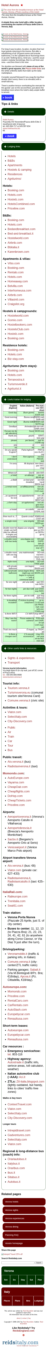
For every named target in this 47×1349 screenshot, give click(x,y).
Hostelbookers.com (20, 324)
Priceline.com (16, 208)
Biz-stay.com (16, 358)
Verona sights (11, 1210)
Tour (10, 745)
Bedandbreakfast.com (21, 229)
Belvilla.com (15, 286)
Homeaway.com (18, 281)
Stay (23, 1280)
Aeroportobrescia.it (20, 828)
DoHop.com (15, 796)
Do (14, 1280)
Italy (7, 1291)
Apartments (15, 165)
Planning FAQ (11, 1235)
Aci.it (22, 1077)
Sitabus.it (13, 1177)
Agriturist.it (14, 388)
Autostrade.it (16, 1062)
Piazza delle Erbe (33, 69)
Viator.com (14, 712)
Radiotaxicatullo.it (19, 881)
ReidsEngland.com (23, 1330)
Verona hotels (11, 1202)
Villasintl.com (16, 299)
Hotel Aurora (12, 5)
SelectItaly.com (17, 716)
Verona (9, 1270)
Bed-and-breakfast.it (20, 233)
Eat (31, 1280)
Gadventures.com (19, 1135)
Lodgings (38, 1301)
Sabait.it (35, 969)
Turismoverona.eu (19, 692)
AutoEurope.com (18, 777)
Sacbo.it (13, 839)
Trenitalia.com (16, 901)
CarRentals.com (18, 1005)
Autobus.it (14, 1181)
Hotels (12, 156)
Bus (10, 750)
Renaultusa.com (18, 1018)
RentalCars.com (18, 1000)
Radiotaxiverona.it (19, 766)
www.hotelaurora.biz (11, 128)
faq (29, 1318)
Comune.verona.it (19, 700)
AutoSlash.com (17, 1009)
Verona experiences (14, 1218)
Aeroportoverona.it (19, 816)
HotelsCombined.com (21, 204)
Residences (15, 174)
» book (7, 97)
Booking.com (16, 190)
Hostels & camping (19, 169)
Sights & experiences (21, 658)
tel (4, 675)
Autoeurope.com (14, 987)
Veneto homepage (14, 1243)
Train (11, 736)
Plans (17, 1301)
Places (7, 1301)
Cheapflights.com (19, 791)
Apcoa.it (25, 976)
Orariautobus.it (17, 1159)
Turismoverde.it (17, 384)
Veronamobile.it (17, 953)
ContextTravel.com (20, 1104)
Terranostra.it (16, 379)
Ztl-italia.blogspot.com (30, 1081)
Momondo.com (13, 773)
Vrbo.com (14, 263)
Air (9, 732)
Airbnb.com (15, 242)
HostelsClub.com (18, 329)
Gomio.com (15, 320)
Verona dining (11, 1227)
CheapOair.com (17, 786)
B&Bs (11, 160)
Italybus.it (14, 1163)
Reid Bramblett (28, 1311)
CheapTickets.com (19, 800)
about (18, 1318)
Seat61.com (15, 905)
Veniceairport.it (17, 847)
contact (24, 1318)
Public (11, 727)
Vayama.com (16, 782)
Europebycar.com (19, 1014)
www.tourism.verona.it (12, 677)
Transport (14, 662)
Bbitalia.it (13, 247)
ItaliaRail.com (12, 892)
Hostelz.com (15, 199)
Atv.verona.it (15, 761)
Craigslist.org (16, 304)
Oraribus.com (16, 1168)
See (6, 1280)
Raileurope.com (17, 896)
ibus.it (11, 1172)
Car (10, 741)
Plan (40, 1280)
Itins (28, 1301)
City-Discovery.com (20, 721)
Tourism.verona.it (18, 688)
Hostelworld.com (18, 238)
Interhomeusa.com (19, 290)
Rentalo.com (16, 272)
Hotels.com (15, 194)
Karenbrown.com (18, 251)
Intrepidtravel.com (19, 1130)
